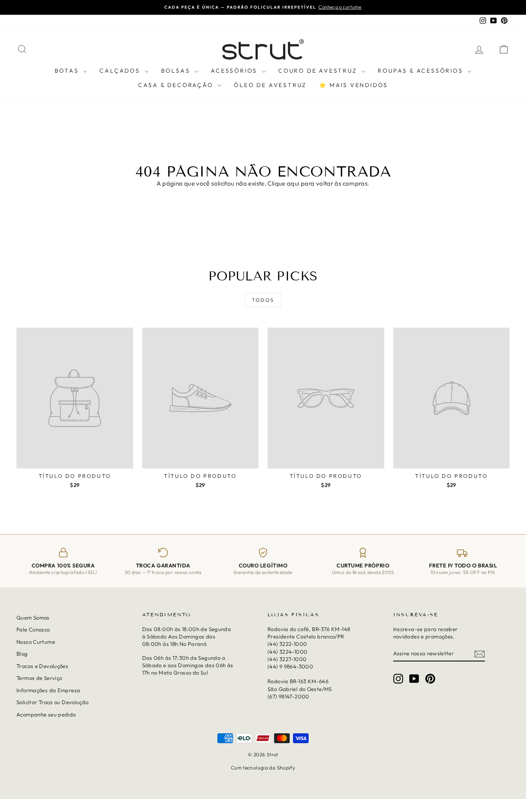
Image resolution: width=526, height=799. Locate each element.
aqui (293, 183)
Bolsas (177, 70)
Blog (22, 654)
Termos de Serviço (39, 678)
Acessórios (235, 70)
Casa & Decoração (177, 85)
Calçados (120, 70)
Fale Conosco (33, 630)
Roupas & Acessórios (421, 70)
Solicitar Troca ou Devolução (52, 702)
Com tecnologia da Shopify (263, 768)
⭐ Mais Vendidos (353, 85)
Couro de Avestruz (318, 70)
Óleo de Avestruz (270, 85)
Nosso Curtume (35, 641)
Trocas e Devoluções (42, 666)
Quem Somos (33, 617)
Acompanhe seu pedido (46, 714)
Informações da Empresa (48, 690)
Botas (68, 70)
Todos (263, 300)
